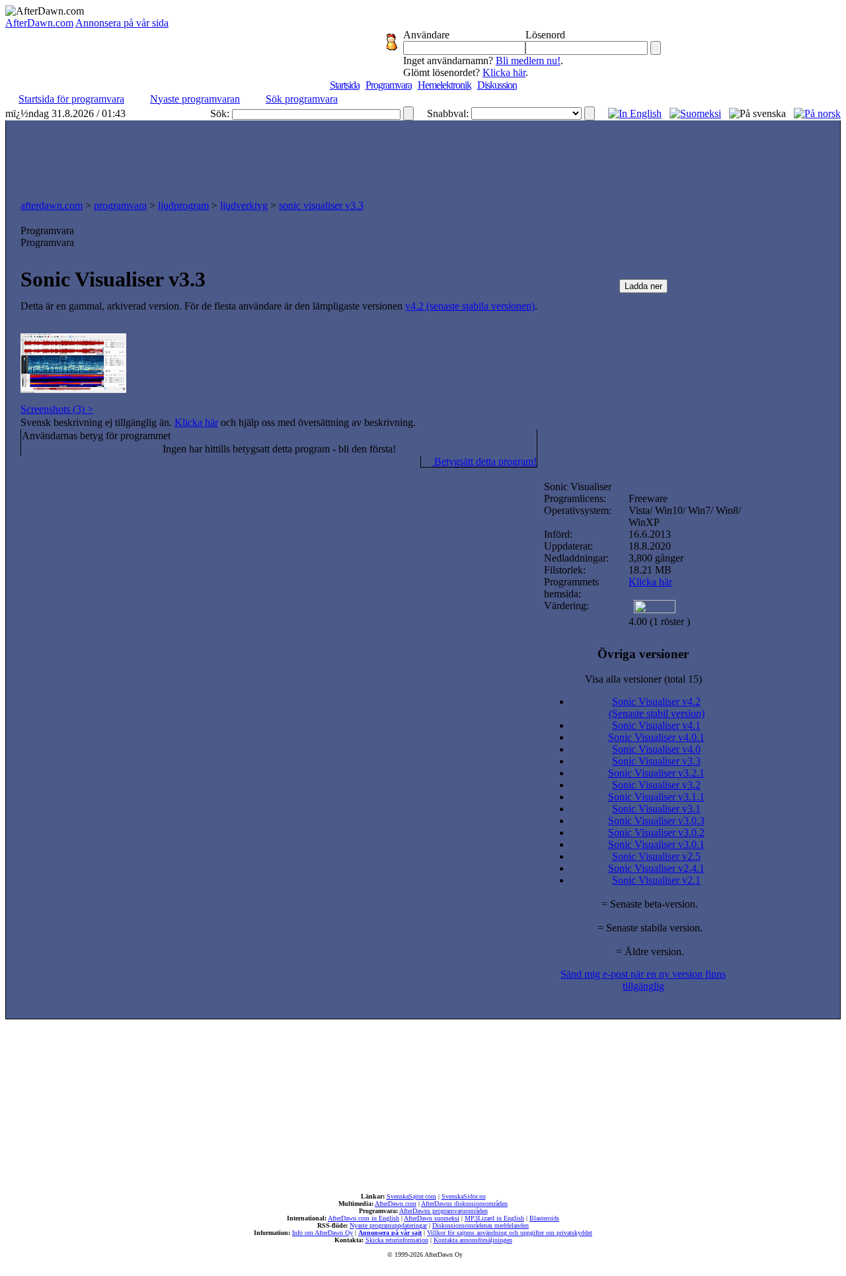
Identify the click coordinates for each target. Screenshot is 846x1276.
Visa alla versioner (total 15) (643, 679)
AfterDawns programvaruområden (443, 1210)
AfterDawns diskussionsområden (464, 1203)
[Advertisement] (423, 157)
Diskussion (497, 85)
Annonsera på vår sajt (390, 1232)
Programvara (388, 85)
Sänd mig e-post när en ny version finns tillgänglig (643, 980)
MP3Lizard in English (494, 1218)
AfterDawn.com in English (363, 1218)
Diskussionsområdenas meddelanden (480, 1225)
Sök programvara (302, 99)
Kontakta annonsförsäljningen (473, 1240)
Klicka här (503, 72)
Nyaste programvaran (195, 99)
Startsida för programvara (71, 99)
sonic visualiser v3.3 (321, 205)
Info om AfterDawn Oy (322, 1232)
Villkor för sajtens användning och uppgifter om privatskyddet (509, 1232)
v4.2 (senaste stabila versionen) (470, 306)
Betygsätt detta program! (484, 461)
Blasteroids (544, 1218)
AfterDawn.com (39, 22)
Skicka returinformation (396, 1240)
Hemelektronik (444, 85)
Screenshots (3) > (56, 409)
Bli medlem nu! (528, 60)
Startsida (345, 85)
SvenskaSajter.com (411, 1196)
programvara (120, 205)
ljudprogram (183, 205)
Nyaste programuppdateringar (388, 1225)
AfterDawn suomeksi (431, 1218)
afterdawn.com (51, 205)
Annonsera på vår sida (122, 22)
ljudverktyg (244, 205)
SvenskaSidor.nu (464, 1196)
